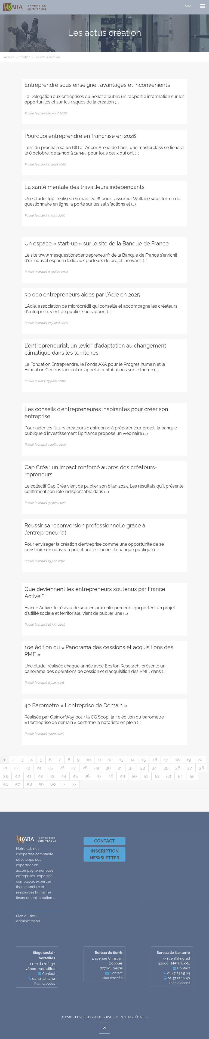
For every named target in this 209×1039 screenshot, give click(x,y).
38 (201, 767)
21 (5, 767)
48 (110, 776)
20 (200, 759)
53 (168, 776)
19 (188, 759)
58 (29, 784)
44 (63, 776)
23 (27, 767)
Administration (28, 921)
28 (85, 767)
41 (29, 776)
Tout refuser (87, 1025)
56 (5, 784)
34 (154, 767)
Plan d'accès (179, 983)
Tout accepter (34, 1025)
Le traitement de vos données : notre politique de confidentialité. (63, 1011)
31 (120, 767)
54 (180, 776)
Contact (104, 841)
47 (99, 776)
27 (73, 767)
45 (75, 776)
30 (108, 767)
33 (142, 767)
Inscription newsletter (104, 854)
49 (122, 776)
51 (146, 776)
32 (131, 767)
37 (189, 767)
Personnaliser (140, 1025)
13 (121, 759)
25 (50, 767)
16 (155, 759)
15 (144, 759)
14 (132, 759)
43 (52, 776)
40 (17, 776)
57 (17, 784)
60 (53, 784)
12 (110, 759)
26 (62, 767)
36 (177, 767)
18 (177, 759)
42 (40, 776)
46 (87, 776)
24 (39, 767)
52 (157, 776)
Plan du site (25, 916)
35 (166, 767)
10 (88, 759)
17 (166, 759)
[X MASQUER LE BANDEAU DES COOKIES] (167, 986)
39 (5, 776)
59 (41, 784)
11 (100, 759)
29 (96, 767)
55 (192, 776)
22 (16, 767)
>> (74, 784)
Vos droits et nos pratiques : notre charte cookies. (50, 1006)
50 (134, 776)
